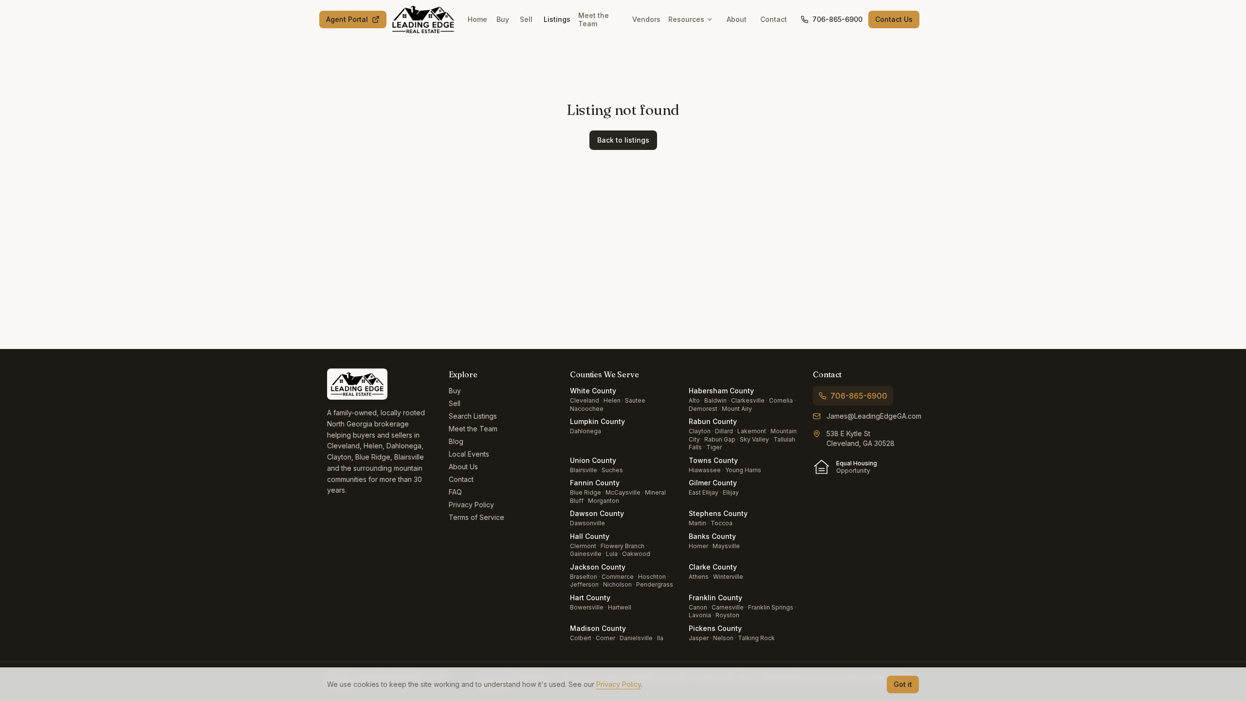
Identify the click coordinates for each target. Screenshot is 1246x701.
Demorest (703, 408)
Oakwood (636, 553)
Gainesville (586, 553)
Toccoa (722, 523)
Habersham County (721, 391)
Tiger (714, 447)
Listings (557, 19)
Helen (612, 400)
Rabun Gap (719, 439)
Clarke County (713, 567)
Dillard (724, 431)
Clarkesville (748, 400)
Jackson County (597, 567)
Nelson (723, 638)
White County (593, 391)
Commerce (618, 576)
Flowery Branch (622, 546)
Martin (697, 523)
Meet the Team (593, 19)
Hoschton (652, 576)
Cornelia (781, 400)
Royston (727, 615)
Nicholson (617, 584)
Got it (903, 684)
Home (477, 19)
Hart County (590, 597)
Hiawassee (705, 470)
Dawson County (597, 513)
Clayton (700, 431)
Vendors (646, 19)
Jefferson (584, 584)
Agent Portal (347, 19)
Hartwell (619, 607)
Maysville (726, 546)
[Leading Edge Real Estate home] (423, 19)
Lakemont (751, 431)
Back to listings (623, 140)
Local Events (469, 454)
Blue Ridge (585, 492)
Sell (526, 19)
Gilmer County (713, 483)
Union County (593, 460)
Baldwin (715, 400)
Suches (612, 470)
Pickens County (715, 628)
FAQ (455, 492)
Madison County (598, 628)
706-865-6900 (837, 19)
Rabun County (713, 421)
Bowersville (587, 607)
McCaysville (623, 492)
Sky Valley (754, 439)
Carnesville (728, 607)
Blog (456, 441)
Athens (699, 576)
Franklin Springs (770, 607)
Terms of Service (476, 517)
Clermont (583, 546)
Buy (502, 19)
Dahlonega (585, 431)
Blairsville (583, 470)
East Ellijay (703, 492)
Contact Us (894, 19)
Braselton (583, 576)
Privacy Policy (471, 504)
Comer (605, 638)
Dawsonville (587, 523)
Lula (612, 553)
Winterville (728, 576)
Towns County (713, 460)
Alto (694, 400)
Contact (773, 19)
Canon (698, 607)
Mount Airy (737, 408)
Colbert (580, 638)
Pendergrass (654, 584)
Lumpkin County (597, 421)
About (737, 19)
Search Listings (473, 416)
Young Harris (743, 470)
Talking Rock (756, 638)
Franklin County (715, 597)
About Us (463, 466)
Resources (686, 19)
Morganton (603, 500)
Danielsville (636, 638)
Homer (698, 546)
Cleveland (584, 400)
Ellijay (731, 492)
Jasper (699, 638)
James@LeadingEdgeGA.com (873, 416)
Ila (660, 638)
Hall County (589, 536)
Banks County (712, 536)
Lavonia (700, 615)
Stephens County (718, 513)
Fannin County (595, 483)
